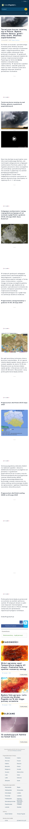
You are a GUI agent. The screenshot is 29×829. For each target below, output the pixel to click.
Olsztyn (19, 766)
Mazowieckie (8, 787)
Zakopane (7, 780)
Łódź (6, 775)
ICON (6, 820)
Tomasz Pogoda (21, 813)
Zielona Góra (20, 772)
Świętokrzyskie (8, 804)
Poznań (19, 760)
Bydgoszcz (7, 769)
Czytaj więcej (23, 674)
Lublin (6, 777)
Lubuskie (7, 807)
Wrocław (7, 760)
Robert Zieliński (8, 813)
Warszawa (7, 758)
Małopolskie (20, 790)
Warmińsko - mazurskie (20, 802)
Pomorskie (7, 795)
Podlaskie (19, 804)
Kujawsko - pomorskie (19, 799)
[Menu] (26, 13)
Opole (18, 780)
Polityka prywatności (17, 750)
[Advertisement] (14, 86)
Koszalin (19, 769)
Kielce (18, 775)
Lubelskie (19, 795)
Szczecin (7, 772)
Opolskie (19, 807)
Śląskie (18, 787)
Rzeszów (19, 763)
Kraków (19, 758)
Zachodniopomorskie (10, 801)
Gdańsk (7, 763)
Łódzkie (19, 793)
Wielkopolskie (8, 790)
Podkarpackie (8, 798)
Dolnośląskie (8, 793)
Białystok (7, 766)
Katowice (19, 777)
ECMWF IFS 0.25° (21, 820)
